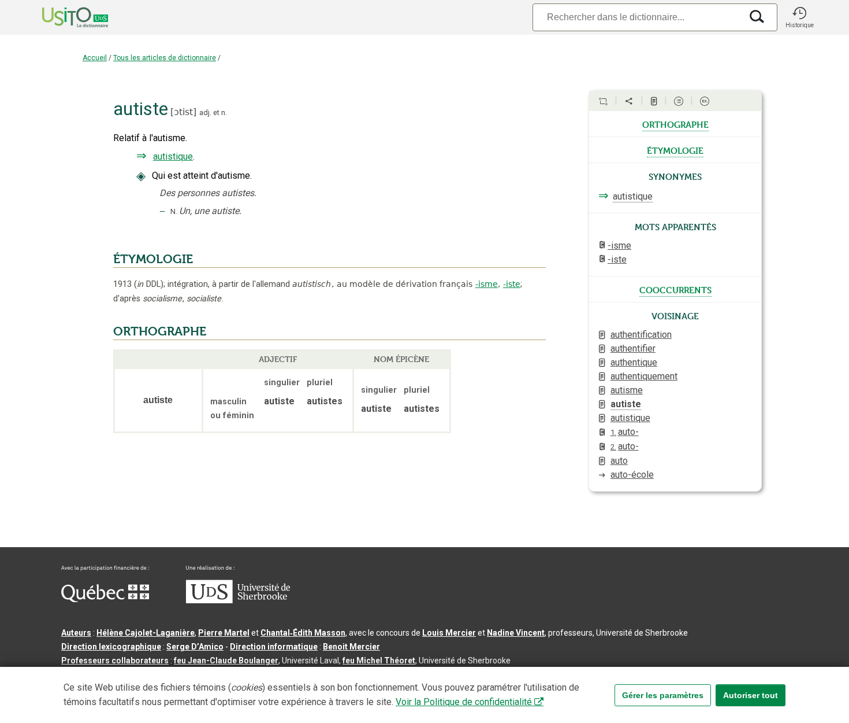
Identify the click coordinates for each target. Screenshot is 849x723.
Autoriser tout (750, 695)
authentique (633, 362)
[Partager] (629, 101)
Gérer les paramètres (662, 695)
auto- (624, 431)
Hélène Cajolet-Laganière (145, 632)
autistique (173, 156)
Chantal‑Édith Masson (302, 632)
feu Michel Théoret (378, 660)
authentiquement (643, 376)
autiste (625, 404)
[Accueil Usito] (62, 17)
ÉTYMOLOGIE (153, 259)
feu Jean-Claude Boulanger (226, 660)
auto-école (632, 474)
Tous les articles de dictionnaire (164, 58)
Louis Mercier (449, 632)
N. (173, 211)
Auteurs (76, 632)
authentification (641, 334)
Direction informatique (274, 646)
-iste (511, 284)
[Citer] (603, 101)
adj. (205, 112)
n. (224, 112)
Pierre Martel (224, 632)
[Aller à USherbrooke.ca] (238, 600)
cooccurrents (675, 289)
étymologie (675, 150)
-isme (486, 284)
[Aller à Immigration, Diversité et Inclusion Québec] (105, 599)
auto (619, 460)
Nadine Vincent (516, 632)
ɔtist (183, 111)
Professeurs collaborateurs (115, 660)
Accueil (95, 58)
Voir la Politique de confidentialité (464, 701)
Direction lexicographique (111, 646)
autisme (626, 390)
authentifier (633, 348)
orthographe (675, 124)
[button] (799, 17)
